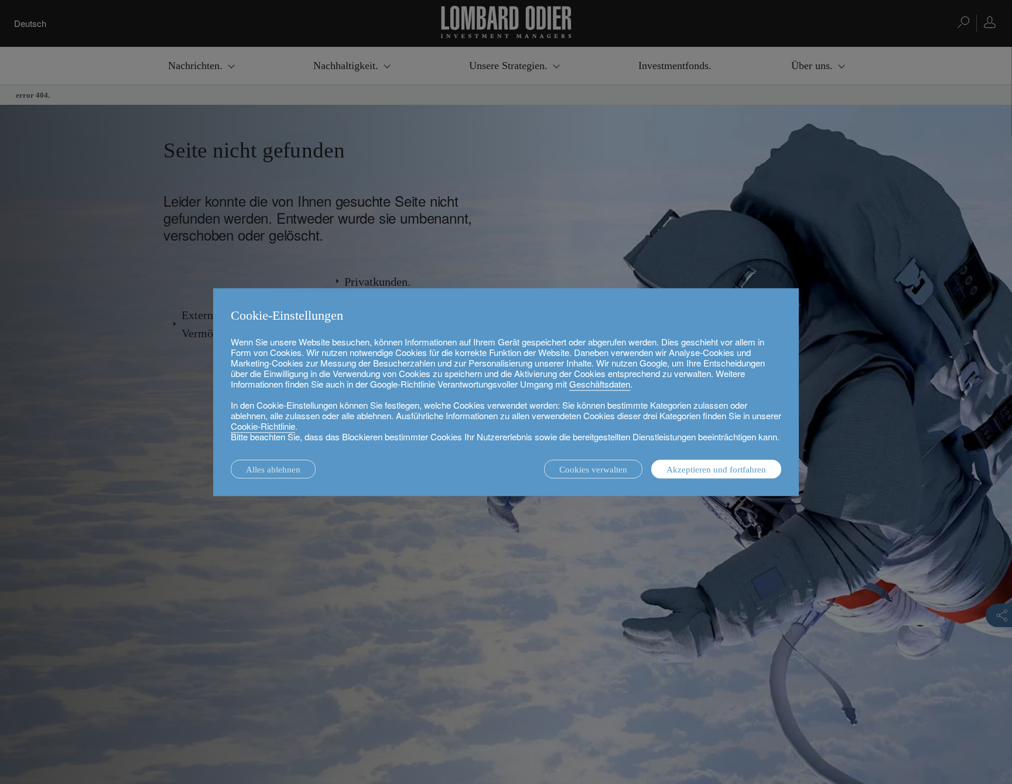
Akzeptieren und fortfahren (716, 469)
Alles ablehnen (273, 469)
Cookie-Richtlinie (263, 426)
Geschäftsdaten (599, 384)
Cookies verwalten (593, 469)
